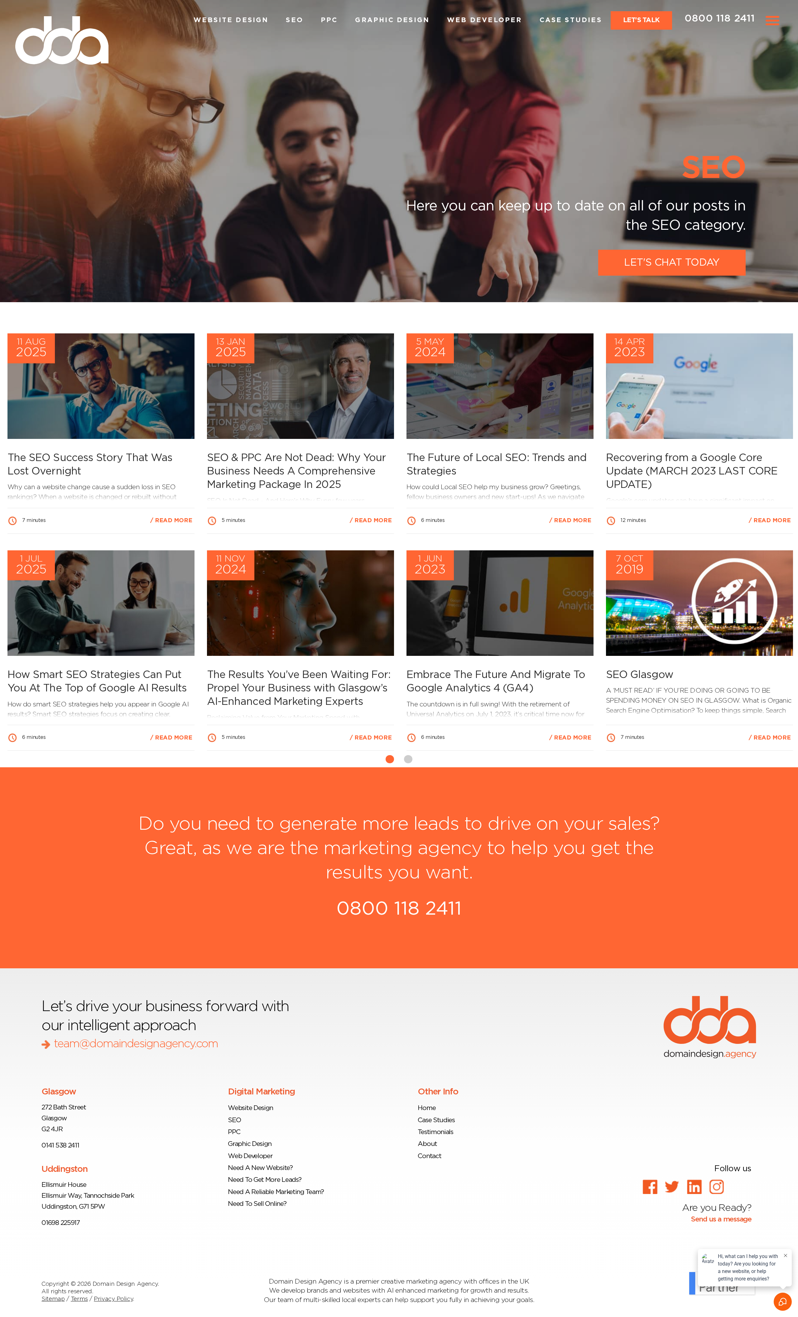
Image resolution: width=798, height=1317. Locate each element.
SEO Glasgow (639, 675)
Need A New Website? (260, 1168)
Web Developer (484, 20)
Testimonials (435, 1132)
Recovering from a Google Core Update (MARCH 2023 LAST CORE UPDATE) (691, 471)
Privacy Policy (113, 1299)
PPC (329, 20)
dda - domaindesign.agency (710, 1026)
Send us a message (720, 1219)
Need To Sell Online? (257, 1204)
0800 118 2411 (720, 18)
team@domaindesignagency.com (136, 1043)
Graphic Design (392, 20)
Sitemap (53, 1299)
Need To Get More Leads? (264, 1180)
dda (61, 40)
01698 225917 (60, 1223)
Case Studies (571, 20)
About (427, 1144)
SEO (294, 20)
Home (426, 1108)
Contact (429, 1156)
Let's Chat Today (671, 263)
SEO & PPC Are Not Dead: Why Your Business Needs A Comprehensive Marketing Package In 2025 (296, 471)
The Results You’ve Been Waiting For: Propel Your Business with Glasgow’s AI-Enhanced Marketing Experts (298, 688)
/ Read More (171, 520)
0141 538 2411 (60, 1145)
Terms (79, 1299)
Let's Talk (641, 20)
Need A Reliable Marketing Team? (276, 1192)
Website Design (231, 20)
